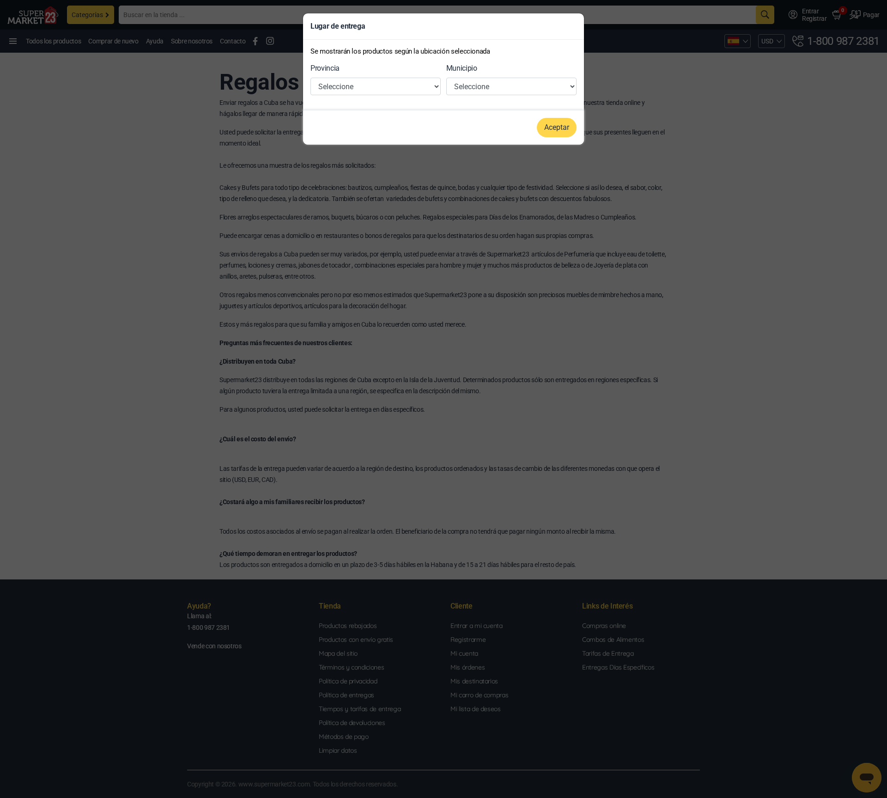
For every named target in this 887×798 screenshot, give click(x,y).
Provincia (325, 68)
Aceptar (556, 127)
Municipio (461, 68)
